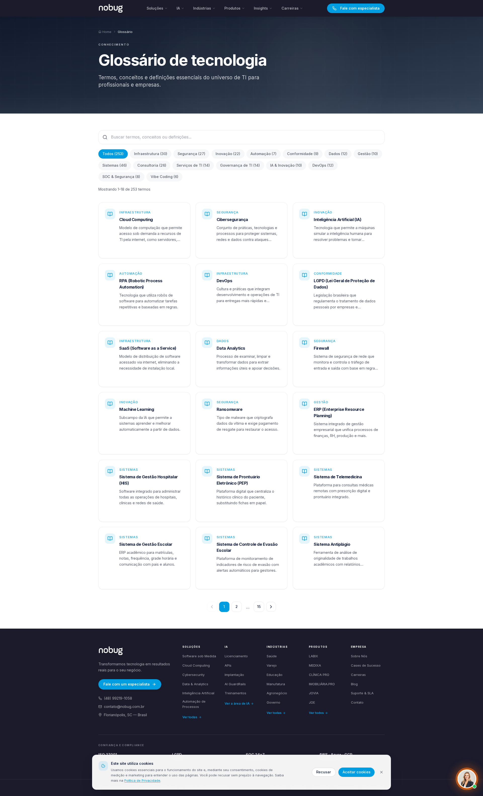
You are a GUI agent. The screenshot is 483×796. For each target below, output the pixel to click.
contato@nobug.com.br (124, 706)
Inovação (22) (228, 154)
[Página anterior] (212, 607)
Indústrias (202, 8)
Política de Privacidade (142, 780)
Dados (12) (338, 154)
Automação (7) (263, 154)
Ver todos (316, 713)
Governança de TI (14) (240, 165)
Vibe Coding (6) (164, 176)
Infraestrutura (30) (150, 154)
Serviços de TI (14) (193, 165)
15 (259, 606)
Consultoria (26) (151, 165)
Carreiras (290, 8)
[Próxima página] (271, 607)
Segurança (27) (191, 154)
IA (178, 8)
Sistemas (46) (114, 165)
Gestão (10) (368, 154)
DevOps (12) (323, 165)
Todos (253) (113, 154)
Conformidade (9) (302, 154)
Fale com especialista (360, 8)
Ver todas (189, 717)
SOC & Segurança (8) (121, 176)
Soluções (155, 8)
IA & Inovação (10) (286, 165)
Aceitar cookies (357, 772)
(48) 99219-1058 (118, 698)
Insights (261, 8)
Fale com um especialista (126, 684)
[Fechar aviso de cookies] (381, 772)
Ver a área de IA (237, 703)
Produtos (232, 8)
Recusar (323, 772)
